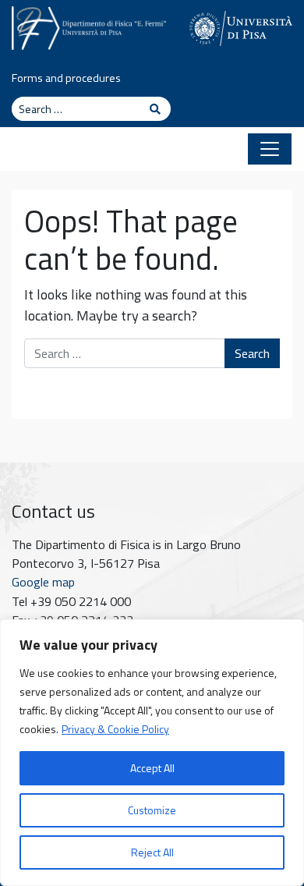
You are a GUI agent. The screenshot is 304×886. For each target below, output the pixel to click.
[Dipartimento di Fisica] (89, 26)
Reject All (152, 852)
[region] (152, 752)
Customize (152, 810)
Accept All (152, 768)
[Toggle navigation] (270, 149)
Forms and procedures (66, 78)
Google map (43, 581)
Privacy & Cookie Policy (115, 729)
